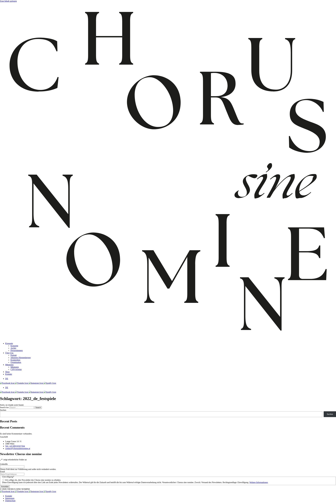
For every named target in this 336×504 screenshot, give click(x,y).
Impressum (9, 498)
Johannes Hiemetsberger (20, 357)
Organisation (15, 362)
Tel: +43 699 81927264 (15, 446)
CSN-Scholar (16, 369)
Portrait (13, 355)
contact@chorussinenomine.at (17, 448)
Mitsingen (9, 365)
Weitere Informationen (258, 482)
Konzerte (9, 343)
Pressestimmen (16, 350)
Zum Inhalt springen (8, 1)
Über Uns (9, 353)
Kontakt (8, 374)
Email (2, 471)
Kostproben (15, 360)
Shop (7, 372)
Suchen (3, 410)
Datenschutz (10, 501)
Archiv (13, 348)
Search (38, 408)
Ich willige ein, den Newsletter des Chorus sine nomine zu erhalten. (33, 480)
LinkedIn (4, 464)
